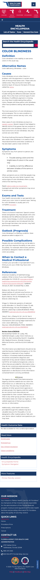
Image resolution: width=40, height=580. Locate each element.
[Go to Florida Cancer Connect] (36, 13)
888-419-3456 (8, 551)
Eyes (19, 32)
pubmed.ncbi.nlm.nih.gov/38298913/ (22, 312)
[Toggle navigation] (33, 4)
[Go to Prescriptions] (28, 11)
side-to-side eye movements (17, 186)
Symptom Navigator (10, 464)
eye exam (12, 205)
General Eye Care (30, 32)
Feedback (37, 564)
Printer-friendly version (11, 478)
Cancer (3, 531)
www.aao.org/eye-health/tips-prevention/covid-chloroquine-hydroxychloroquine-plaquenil (17, 281)
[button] (4, 13)
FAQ (11, 572)
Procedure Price (7, 524)
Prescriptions (6, 528)
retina (11, 87)
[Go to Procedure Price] (20, 11)
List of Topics (9, 32)
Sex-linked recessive (9, 447)
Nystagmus (5, 443)
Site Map (27, 572)
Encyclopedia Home (10, 462)
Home (3, 521)
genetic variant (7, 124)
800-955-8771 (8, 554)
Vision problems (7, 451)
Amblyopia (5, 439)
